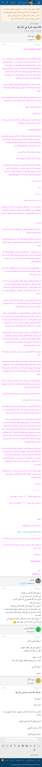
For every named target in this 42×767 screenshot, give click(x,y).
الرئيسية (7, 760)
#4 (1, 688)
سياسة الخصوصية (20, 760)
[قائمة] (39, 2)
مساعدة (12, 760)
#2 (1, 588)
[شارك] (4, 44)
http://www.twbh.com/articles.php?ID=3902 (29, 532)
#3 (1, 636)
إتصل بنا (38, 760)
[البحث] (2, 2)
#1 (1, 44)
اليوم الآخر (36, 30)
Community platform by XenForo (25, 764)
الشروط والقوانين (31, 760)
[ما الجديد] (7, 2)
